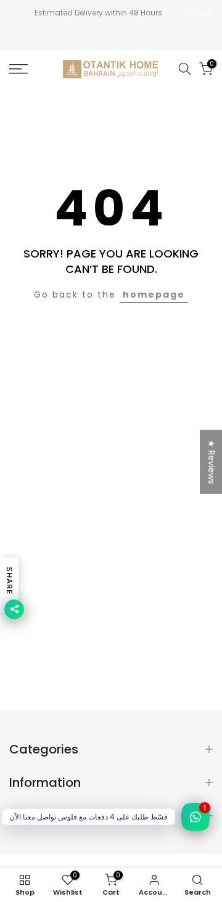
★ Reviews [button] (211, 462)
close (202, 13)
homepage (154, 294)
